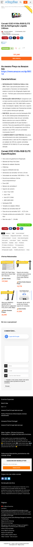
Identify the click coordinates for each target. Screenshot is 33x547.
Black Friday (4, 403)
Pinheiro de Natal (6, 247)
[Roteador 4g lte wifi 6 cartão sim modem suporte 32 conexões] (24, 292)
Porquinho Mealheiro (8, 31)
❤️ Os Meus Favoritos (7, 506)
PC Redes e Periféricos (7, 245)
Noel (16, 242)
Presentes (20, 247)
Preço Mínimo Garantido (7, 530)
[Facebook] (2, 478)
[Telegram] (9, 478)
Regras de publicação (7, 532)
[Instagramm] (5, 478)
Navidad (11, 242)
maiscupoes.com (13, 544)
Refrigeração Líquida (7, 249)
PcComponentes (15, 34)
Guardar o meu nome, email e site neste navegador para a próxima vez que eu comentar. (16, 381)
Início (2, 6)
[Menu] (2, 2)
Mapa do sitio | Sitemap (7, 521)
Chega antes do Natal (15, 235)
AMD (13, 233)
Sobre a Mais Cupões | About (9, 534)
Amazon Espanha (6, 34)
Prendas (14, 247)
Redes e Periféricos (6, 33)
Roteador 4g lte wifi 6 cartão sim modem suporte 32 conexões (23, 304)
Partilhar (25, 2)
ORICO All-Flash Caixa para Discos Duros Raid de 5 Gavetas (8, 274)
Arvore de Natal (20, 233)
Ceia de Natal (5, 235)
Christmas (25, 235)
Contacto (3, 508)
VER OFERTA (16, 58)
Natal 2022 (24, 240)
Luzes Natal (13, 240)
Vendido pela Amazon (19, 249)
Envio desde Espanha (23, 238)
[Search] (21, 2)
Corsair (14, 238)
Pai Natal (21, 242)
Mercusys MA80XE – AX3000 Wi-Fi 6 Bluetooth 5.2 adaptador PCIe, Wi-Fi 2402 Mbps (9, 305)
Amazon (8, 233)
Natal (19, 240)
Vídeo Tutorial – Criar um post (9, 536)
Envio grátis (5, 240)
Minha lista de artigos (7, 523)
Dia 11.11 (3, 406)
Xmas (28, 249)
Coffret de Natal (6, 238)
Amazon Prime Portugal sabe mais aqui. (12, 410)
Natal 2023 (4, 242)
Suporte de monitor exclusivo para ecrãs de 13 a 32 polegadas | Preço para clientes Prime (24, 276)
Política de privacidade (7, 528)
